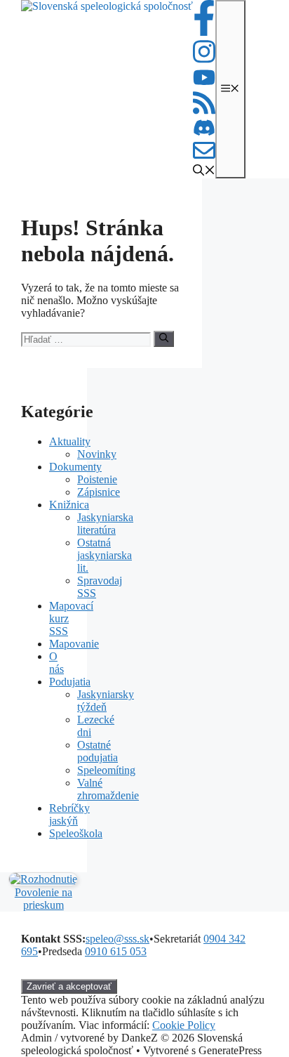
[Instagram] (204, 61)
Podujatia (69, 682)
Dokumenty (75, 467)
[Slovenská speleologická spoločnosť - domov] (107, 89)
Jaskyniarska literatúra (105, 523)
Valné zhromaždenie (108, 789)
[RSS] (204, 112)
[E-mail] (204, 158)
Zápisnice (98, 492)
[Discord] (204, 132)
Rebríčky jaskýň (69, 814)
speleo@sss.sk (117, 939)
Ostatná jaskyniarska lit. (104, 555)
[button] (204, 172)
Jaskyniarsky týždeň (105, 700)
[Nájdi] (164, 338)
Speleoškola (75, 833)
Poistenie (97, 479)
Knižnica (69, 505)
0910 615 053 (116, 951)
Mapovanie (74, 644)
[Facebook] (204, 32)
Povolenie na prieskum (43, 898)
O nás (56, 662)
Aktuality (69, 441)
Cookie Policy (183, 1025)
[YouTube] (204, 83)
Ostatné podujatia (97, 751)
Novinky (96, 454)
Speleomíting (106, 770)
